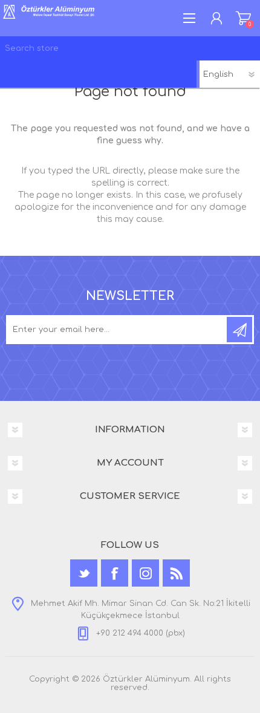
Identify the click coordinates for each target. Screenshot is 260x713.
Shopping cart (243, 18)
